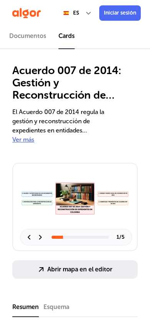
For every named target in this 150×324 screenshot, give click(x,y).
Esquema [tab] (56, 307)
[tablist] (75, 37)
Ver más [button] (23, 139)
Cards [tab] (66, 36)
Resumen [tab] (25, 307)
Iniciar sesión (120, 13)
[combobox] (77, 13)
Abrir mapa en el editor (79, 269)
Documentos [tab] (27, 36)
